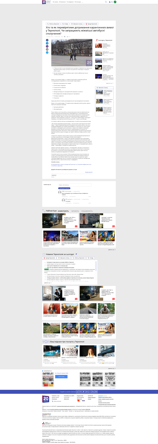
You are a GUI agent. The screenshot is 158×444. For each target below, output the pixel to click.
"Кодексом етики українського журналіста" (66, 406)
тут (43, 407)
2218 (68, 36)
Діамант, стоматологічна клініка (69, 357)
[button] (76, 254)
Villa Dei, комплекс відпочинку (50, 357)
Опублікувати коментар (64, 188)
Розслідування (70, 2)
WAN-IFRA (88, 409)
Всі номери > (113, 388)
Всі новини (55, 2)
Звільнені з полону (77, 24)
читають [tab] (75, 211)
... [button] (82, 2)
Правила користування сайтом (104, 397)
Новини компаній (91, 397)
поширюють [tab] (87, 211)
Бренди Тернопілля (92, 24)
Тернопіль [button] (49, 2)
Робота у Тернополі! (54, 24)
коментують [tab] (63, 211)
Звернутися (66, 399)
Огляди (66, 24)
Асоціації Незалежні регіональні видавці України (61, 409)
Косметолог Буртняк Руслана (87, 357)
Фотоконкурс (78, 2)
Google (75, 169)
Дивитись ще (110, 83)
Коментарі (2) (88, 172)
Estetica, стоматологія (103, 357)
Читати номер (61, 376)
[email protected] (46, 441)
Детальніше (54, 399)
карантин (54, 175)
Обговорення (62, 2)
